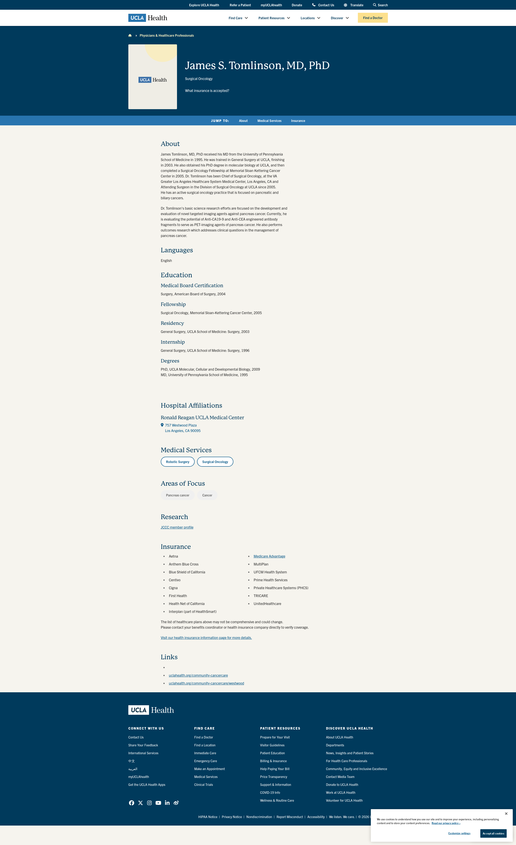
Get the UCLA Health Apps (146, 784)
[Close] (506, 813)
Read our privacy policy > (446, 823)
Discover (337, 18)
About (243, 120)
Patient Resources (271, 18)
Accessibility (316, 817)
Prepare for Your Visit (275, 737)
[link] (131, 803)
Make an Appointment (209, 769)
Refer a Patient (240, 5)
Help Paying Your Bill (275, 769)
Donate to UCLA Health (342, 784)
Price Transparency (273, 777)
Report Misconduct (290, 817)
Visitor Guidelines (272, 745)
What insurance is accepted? (207, 90)
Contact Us (326, 5)
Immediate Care (205, 753)
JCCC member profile (177, 527)
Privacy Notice (232, 817)
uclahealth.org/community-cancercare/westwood (206, 683)
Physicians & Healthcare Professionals (167, 35)
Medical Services (269, 120)
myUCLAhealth (271, 5)
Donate (297, 5)
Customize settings (459, 833)
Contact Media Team (340, 777)
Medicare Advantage (269, 556)
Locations (308, 18)
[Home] (130, 35)
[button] (204, 5)
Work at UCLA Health (340, 792)
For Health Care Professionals (346, 761)
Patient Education (272, 753)
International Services (143, 753)
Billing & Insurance (273, 761)
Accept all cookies (493, 833)
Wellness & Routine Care (277, 800)
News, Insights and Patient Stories (349, 753)
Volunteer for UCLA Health (344, 800)
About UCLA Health (339, 737)
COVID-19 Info (270, 792)
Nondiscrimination (259, 817)
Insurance (298, 120)
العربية (132, 769)
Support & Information (275, 784)
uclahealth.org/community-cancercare (198, 675)
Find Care (235, 18)
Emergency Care (205, 761)
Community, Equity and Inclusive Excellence (356, 769)
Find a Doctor (373, 18)
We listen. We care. (342, 817)
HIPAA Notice (207, 817)
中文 (131, 761)
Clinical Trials (203, 784)
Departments (335, 745)
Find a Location (205, 745)
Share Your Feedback (143, 745)
